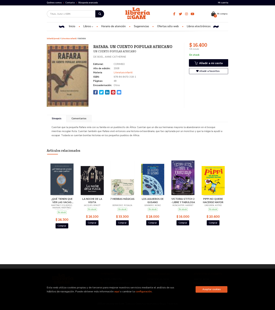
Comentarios (78, 118)
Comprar (62, 225)
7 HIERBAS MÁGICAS (122, 199)
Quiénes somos (54, 2)
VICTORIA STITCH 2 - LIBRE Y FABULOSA (183, 200)
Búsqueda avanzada (88, 2)
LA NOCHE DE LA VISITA (92, 200)
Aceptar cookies (211, 289)
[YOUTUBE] (192, 14)
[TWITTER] (180, 14)
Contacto (70, 2)
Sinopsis (56, 118)
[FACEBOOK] (174, 14)
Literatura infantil (69, 38)
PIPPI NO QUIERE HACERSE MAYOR (213, 200)
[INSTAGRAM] (186, 14)
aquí (116, 291)
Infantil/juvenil (53, 38)
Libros (87, 26)
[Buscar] (99, 13)
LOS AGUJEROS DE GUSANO (153, 200)
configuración (143, 291)
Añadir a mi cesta (210, 63)
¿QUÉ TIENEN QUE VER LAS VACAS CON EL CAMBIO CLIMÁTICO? (62, 200)
